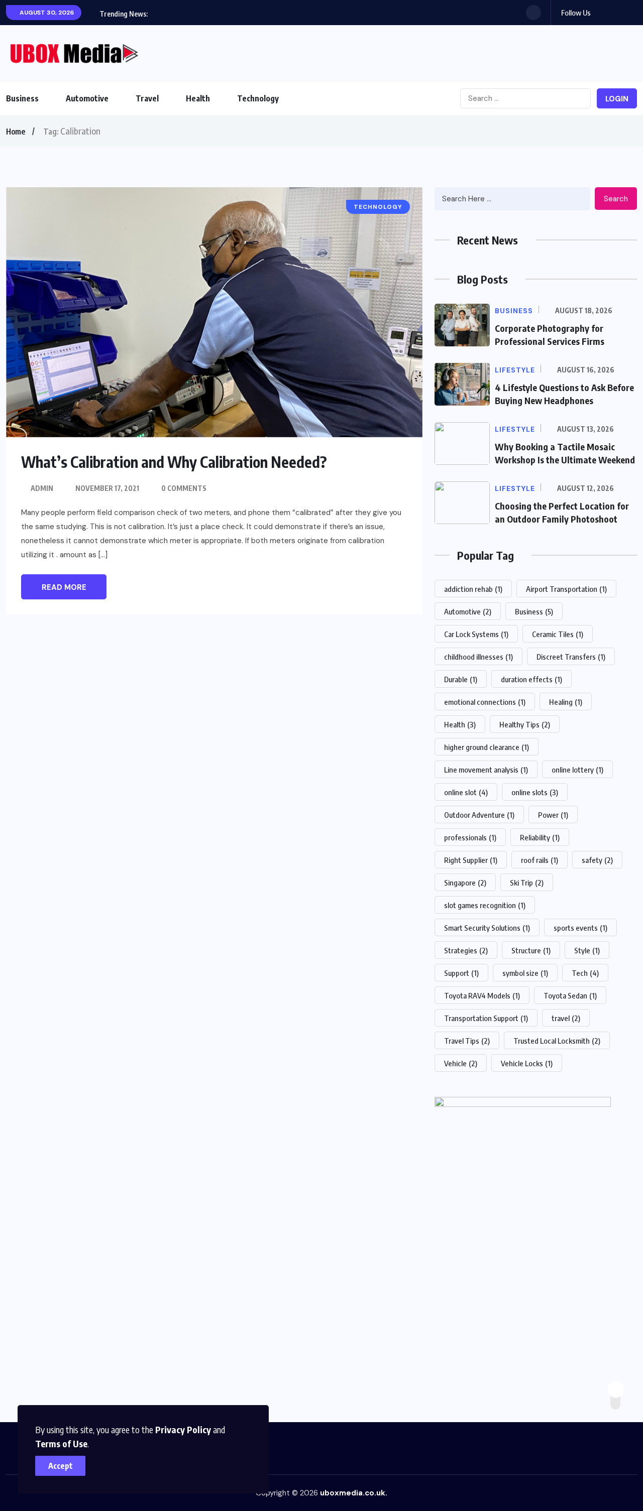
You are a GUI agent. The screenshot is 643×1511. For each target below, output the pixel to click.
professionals (470, 837)
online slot (466, 792)
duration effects (531, 679)
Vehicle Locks (527, 1063)
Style (587, 950)
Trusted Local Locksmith (556, 1040)
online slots (534, 792)
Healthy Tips (524, 724)
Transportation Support (486, 1018)
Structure (531, 950)
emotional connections (484, 701)
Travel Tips (467, 1040)
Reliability (540, 837)
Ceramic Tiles (557, 634)
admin (42, 488)
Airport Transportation (566, 588)
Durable (460, 679)
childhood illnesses (478, 656)
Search (616, 199)
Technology (258, 98)
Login (616, 99)
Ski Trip (527, 882)
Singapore (465, 882)
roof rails (539, 859)
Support (461, 972)
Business (22, 98)
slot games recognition (484, 905)
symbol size (525, 972)
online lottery (577, 769)
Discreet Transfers (571, 656)
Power (553, 814)
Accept (60, 1466)
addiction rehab (473, 588)
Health (198, 98)
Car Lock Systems (476, 634)
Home (15, 132)
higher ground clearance (486, 746)
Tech (585, 972)
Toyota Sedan (570, 995)
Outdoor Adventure (479, 814)
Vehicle (460, 1063)
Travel (147, 98)
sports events (580, 927)
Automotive (87, 98)
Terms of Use (61, 1443)
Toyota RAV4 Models (482, 995)
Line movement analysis (486, 769)
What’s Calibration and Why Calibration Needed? (174, 461)
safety (597, 859)
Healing (565, 701)
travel (566, 1018)
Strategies (466, 950)
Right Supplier (470, 859)
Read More (64, 587)
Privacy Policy (183, 1429)
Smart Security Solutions (487, 927)
